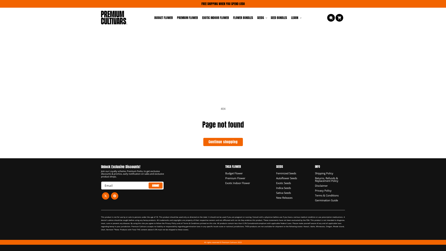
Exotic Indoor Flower (237, 182)
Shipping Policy (324, 173)
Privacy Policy (323, 190)
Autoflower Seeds (286, 178)
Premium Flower (235, 178)
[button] (262, 18)
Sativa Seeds (283, 192)
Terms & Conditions (327, 195)
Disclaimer (321, 185)
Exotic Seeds (283, 182)
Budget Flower (234, 173)
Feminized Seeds (286, 173)
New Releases (284, 197)
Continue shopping (223, 141)
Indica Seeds (283, 187)
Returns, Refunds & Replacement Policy (326, 179)
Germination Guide (326, 200)
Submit (155, 186)
